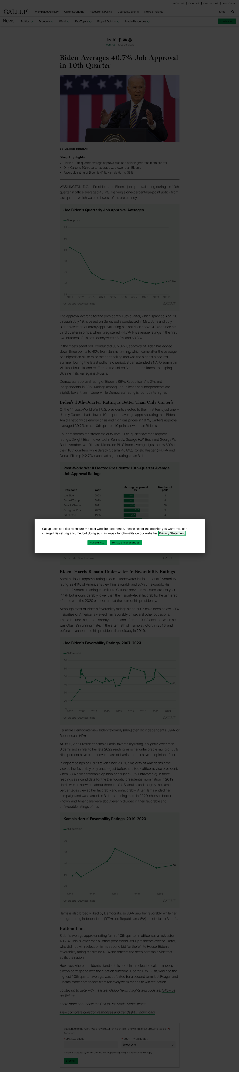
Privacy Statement (172, 533)
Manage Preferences (126, 542)
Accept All (97, 542)
